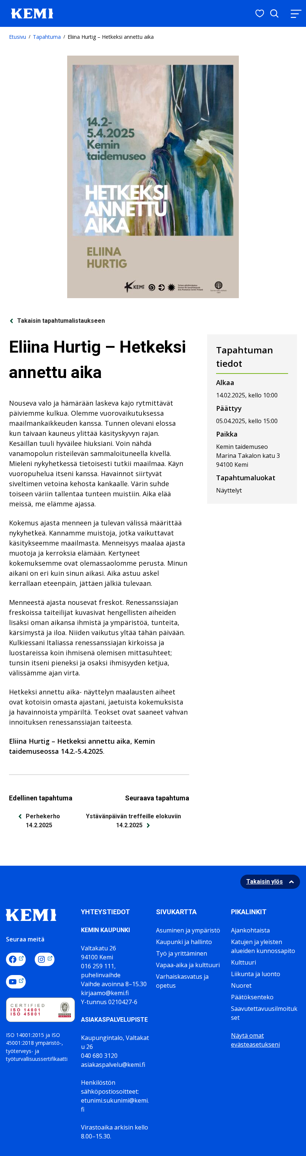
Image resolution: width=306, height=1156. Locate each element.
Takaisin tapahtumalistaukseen (61, 320)
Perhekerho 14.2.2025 (43, 821)
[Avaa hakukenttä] (274, 13)
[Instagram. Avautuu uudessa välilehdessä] (44, 959)
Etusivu (17, 36)
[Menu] (296, 13)
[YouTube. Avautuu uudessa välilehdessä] (16, 981)
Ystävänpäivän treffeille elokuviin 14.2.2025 (133, 821)
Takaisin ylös (264, 881)
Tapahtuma (47, 36)
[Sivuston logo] (32, 13)
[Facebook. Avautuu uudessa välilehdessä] (16, 959)
